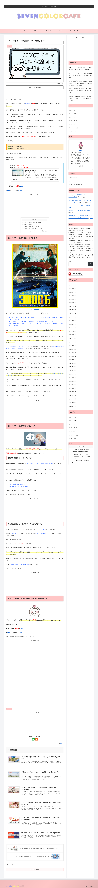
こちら (21, 186)
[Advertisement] (34, 93)
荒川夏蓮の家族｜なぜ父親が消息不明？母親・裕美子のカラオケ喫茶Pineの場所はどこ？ (80, 90)
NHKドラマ (36, 309)
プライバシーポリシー (76, 184)
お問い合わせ (73, 177)
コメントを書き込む (35, 869)
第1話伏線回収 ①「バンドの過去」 (33, 226)
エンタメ (9, 708)
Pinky (80, 150)
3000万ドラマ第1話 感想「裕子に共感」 (33, 222)
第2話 (8, 190)
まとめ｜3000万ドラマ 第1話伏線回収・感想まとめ (35, 231)
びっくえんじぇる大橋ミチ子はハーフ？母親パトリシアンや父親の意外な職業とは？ (80, 68)
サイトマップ (73, 181)
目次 (33, 219)
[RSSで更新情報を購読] (36, 739)
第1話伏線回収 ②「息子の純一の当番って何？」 (36, 228)
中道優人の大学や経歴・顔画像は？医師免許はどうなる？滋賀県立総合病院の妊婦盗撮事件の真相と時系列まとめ (80, 83)
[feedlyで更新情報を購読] (33, 739)
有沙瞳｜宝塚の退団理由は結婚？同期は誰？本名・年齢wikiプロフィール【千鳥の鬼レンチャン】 (80, 98)
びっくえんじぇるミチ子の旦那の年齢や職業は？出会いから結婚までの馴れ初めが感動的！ (80, 75)
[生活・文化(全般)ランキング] (76, 273)
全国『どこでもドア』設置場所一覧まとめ (79, 205)
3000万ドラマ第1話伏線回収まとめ (32, 224)
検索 (70, 261)
